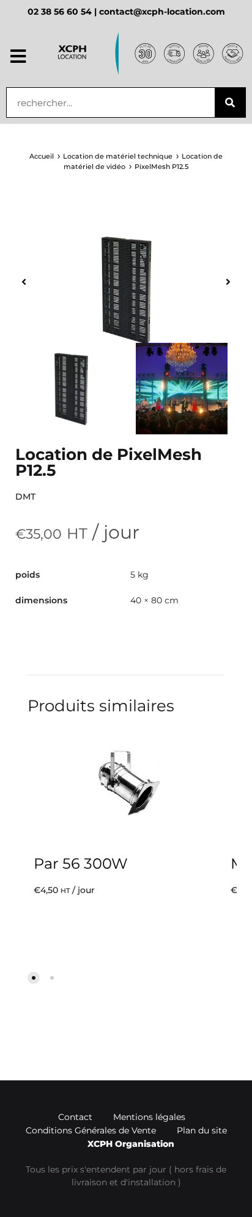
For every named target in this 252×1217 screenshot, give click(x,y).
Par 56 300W (81, 863)
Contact (75, 1116)
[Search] (230, 102)
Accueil (41, 156)
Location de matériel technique (117, 156)
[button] (18, 56)
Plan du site (202, 1130)
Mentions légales (149, 1116)
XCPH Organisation (130, 1143)
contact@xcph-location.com (162, 11)
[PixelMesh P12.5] (126, 289)
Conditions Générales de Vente (91, 1130)
